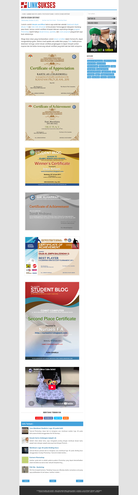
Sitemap (97, 492)
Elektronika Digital (104, 66)
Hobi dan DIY (91, 69)
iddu (70, 41)
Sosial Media (95, 77)
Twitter (58, 418)
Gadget (113, 66)
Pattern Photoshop (36, 457)
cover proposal (64, 32)
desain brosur (44, 32)
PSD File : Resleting (36, 467)
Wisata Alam (111, 77)
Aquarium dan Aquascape (95, 61)
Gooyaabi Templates (70, 492)
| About (91, 492)
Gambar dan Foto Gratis (34, 14)
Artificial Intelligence (110, 61)
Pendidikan (91, 74)
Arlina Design (49, 492)
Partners (99, 490)
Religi (89, 77)
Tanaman (103, 77)
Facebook (48, 418)
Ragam (98, 74)
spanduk (53, 32)
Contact (79, 490)
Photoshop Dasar (48, 14)
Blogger (86, 492)
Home (24, 14)
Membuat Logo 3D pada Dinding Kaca (44, 448)
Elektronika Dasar (93, 66)
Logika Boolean (106, 72)
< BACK (26, 481)
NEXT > (80, 481)
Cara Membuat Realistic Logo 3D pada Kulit (46, 428)
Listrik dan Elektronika (94, 72)
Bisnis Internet (101, 63)
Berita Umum (91, 63)
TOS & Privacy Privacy (89, 490)
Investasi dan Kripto (102, 69)
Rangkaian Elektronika (107, 74)
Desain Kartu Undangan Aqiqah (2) (42, 438)
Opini (113, 72)
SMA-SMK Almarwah (38, 27)
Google (39, 418)
